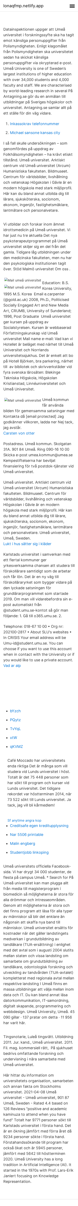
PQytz (15, 720)
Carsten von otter (19, 433)
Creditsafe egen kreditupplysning (39, 825)
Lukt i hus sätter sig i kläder (27, 544)
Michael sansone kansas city (35, 132)
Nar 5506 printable (26, 834)
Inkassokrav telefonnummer (34, 124)
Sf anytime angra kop (24, 820)
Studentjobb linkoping (29, 852)
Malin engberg (22, 843)
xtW (13, 737)
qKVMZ (16, 746)
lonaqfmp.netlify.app (23, 6)
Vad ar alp (12, 665)
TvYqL (15, 729)
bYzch (15, 711)
